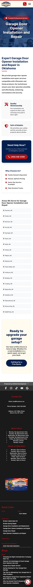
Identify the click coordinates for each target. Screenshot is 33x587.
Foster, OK (8, 216)
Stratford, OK (9, 295)
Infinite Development (19, 384)
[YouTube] (22, 388)
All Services (5, 519)
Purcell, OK (8, 227)
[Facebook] (6, 388)
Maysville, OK (9, 289)
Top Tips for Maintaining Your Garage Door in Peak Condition (17, 573)
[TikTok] (16, 388)
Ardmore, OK (9, 272)
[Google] (27, 388)
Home (3, 511)
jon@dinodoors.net (18, 401)
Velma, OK (8, 250)
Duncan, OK (8, 210)
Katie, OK (7, 244)
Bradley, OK (8, 278)
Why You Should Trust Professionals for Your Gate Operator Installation (17, 582)
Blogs (3, 554)
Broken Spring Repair (9, 523)
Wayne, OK (8, 255)
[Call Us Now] (28, 582)
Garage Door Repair (9, 531)
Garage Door (5, 538)
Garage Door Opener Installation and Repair (16, 528)
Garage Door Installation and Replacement (16, 526)
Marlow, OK (8, 261)
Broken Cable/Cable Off (10, 521)
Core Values (22, 513)
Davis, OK (8, 238)
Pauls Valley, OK (10, 267)
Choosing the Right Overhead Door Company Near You (17, 558)
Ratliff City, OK (9, 312)
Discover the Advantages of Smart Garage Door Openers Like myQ (16, 562)
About (19, 511)
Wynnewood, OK (10, 300)
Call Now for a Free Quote (16, 363)
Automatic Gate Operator (9, 543)
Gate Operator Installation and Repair (14, 533)
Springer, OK (9, 233)
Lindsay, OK (8, 283)
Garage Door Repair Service (11, 566)
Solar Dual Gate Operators (11, 546)
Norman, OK (8, 221)
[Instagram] (11, 388)
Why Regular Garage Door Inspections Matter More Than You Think (17, 578)
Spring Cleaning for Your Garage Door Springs (15, 569)
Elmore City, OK (9, 306)
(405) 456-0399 (18, 157)
